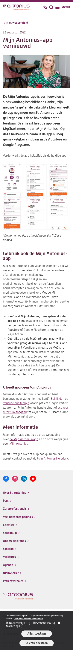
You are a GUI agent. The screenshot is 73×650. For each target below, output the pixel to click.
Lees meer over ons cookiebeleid (28, 618)
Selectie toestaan (36, 643)
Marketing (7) (14, 626)
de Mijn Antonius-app (24, 439)
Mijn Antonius (19, 443)
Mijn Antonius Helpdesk (52, 458)
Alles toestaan (36, 633)
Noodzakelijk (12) (19, 623)
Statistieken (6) (45, 623)
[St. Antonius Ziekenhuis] (16, 8)
